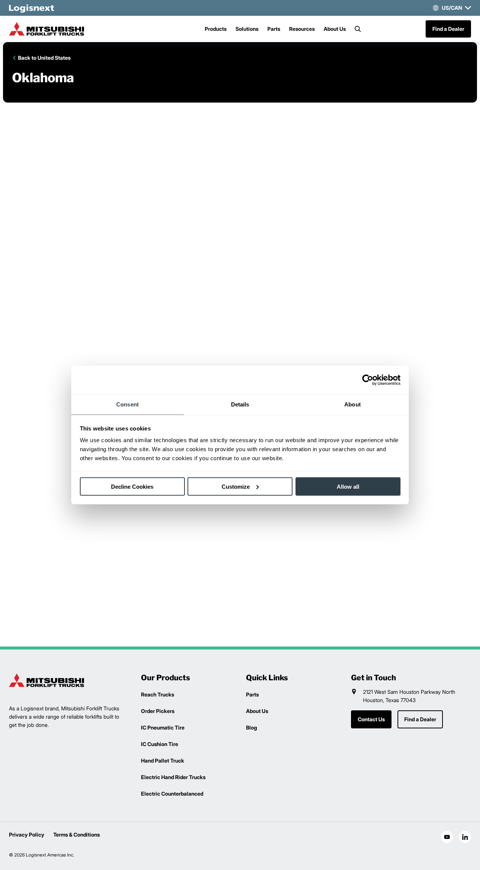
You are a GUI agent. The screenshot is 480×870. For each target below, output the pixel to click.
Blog (251, 727)
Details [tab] (240, 404)
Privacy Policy (26, 834)
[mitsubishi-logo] (46, 29)
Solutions (247, 29)
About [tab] (352, 404)
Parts (273, 29)
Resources (302, 29)
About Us (335, 29)
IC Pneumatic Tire (162, 727)
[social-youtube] (447, 837)
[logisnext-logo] (46, 680)
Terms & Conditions (76, 834)
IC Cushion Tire (159, 744)
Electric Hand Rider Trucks (173, 777)
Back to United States (44, 57)
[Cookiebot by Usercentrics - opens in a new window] (367, 379)
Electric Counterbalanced (172, 793)
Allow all (348, 486)
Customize (236, 486)
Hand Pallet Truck (162, 760)
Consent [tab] (127, 404)
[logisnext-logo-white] (31, 8)
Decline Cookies (132, 486)
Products (215, 29)
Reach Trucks (157, 694)
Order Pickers (157, 711)
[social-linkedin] (465, 837)
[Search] (358, 28)
